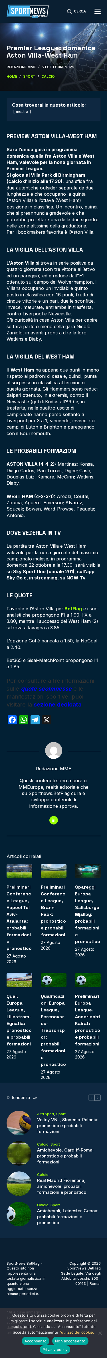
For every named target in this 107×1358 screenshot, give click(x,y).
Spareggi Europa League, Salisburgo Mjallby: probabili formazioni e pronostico (87, 914)
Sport (61, 1114)
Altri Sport (45, 1114)
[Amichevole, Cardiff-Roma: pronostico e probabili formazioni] (19, 1153)
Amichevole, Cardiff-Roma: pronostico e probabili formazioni (65, 1156)
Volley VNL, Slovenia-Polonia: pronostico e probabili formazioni (67, 1125)
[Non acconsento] (100, 1333)
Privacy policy (55, 1349)
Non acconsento (70, 1341)
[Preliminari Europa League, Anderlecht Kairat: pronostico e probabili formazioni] (88, 980)
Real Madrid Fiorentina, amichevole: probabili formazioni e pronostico (61, 1186)
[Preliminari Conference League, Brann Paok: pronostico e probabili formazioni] (53, 871)
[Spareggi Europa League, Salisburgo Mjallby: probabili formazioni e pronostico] (88, 871)
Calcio (43, 1144)
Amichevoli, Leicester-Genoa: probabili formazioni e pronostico (67, 1216)
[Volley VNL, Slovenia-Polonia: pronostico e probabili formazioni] (19, 1123)
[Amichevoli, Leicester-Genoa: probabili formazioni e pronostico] (19, 1214)
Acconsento (36, 1341)
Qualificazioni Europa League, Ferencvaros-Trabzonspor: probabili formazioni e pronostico (53, 1030)
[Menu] (97, 11)
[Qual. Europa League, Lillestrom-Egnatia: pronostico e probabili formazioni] (19, 980)
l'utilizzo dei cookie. (76, 1332)
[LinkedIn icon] (53, 820)
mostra (22, 111)
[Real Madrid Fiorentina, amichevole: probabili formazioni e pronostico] (19, 1183)
